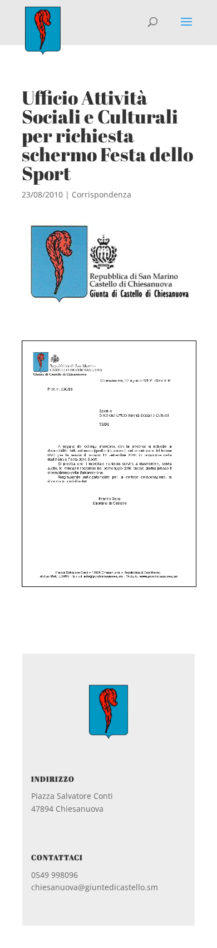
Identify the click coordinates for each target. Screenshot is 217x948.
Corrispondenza (101, 194)
